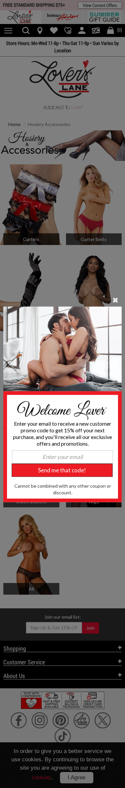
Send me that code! (62, 470)
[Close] (115, 299)
